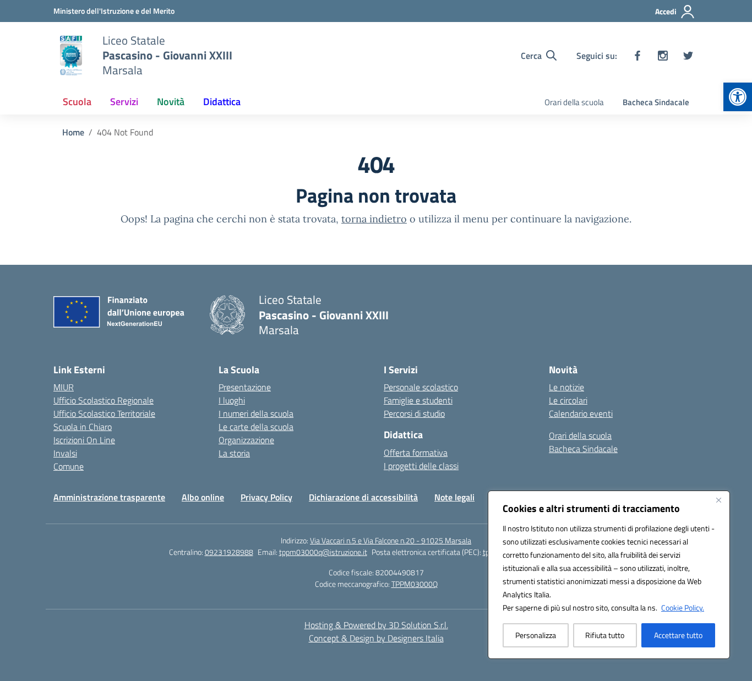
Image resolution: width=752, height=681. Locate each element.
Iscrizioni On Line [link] (84, 439)
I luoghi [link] (232, 400)
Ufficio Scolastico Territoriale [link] (104, 413)
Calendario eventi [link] (581, 413)
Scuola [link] (77, 101)
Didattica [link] (222, 101)
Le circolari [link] (568, 400)
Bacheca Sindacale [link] (656, 102)
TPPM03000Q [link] (414, 584)
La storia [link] (234, 453)
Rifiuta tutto (604, 635)
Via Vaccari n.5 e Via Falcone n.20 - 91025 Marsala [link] (390, 540)
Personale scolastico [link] (421, 387)
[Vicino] (718, 499)
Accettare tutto (678, 635)
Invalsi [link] (65, 453)
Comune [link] (68, 466)
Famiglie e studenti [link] (418, 400)
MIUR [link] (63, 387)
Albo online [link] (203, 497)
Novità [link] (170, 101)
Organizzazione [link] (246, 439)
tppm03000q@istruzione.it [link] (323, 552)
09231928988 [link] (229, 552)
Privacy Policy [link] (266, 497)
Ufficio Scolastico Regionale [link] (103, 400)
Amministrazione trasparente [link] (109, 497)
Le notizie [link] (566, 387)
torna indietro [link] (374, 219)
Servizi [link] (124, 101)
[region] (609, 575)
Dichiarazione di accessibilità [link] (363, 497)
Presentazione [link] (245, 387)
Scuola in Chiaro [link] (82, 426)
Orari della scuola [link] (574, 102)
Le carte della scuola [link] (256, 426)
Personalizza (535, 635)
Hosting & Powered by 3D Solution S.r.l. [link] (376, 624)
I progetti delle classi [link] (421, 465)
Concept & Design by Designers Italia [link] (376, 638)
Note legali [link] (454, 497)
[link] (737, 97)
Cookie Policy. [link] (682, 607)
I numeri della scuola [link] (256, 413)
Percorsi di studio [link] (414, 413)
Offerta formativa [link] (416, 452)
